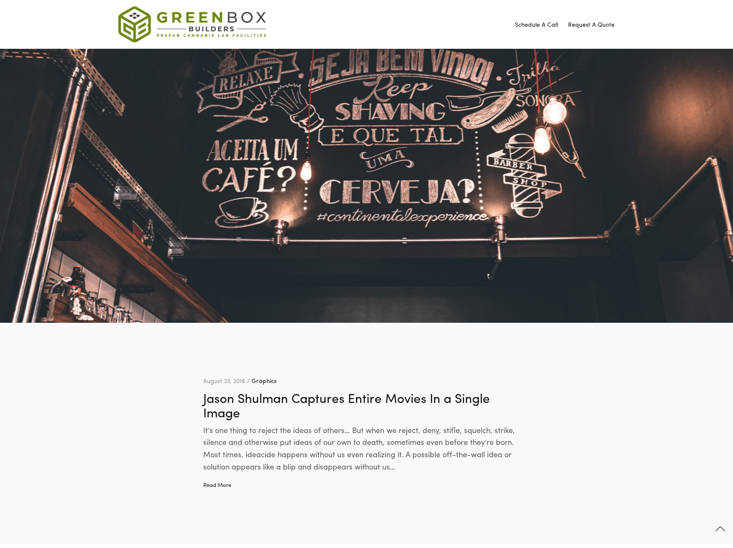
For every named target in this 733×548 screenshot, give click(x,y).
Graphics (264, 380)
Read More (217, 485)
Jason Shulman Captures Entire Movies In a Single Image (346, 405)
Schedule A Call (536, 24)
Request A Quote (591, 24)
